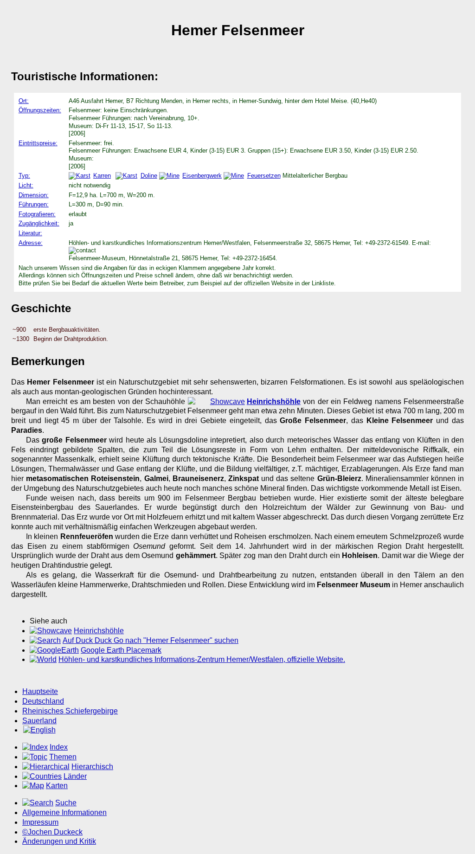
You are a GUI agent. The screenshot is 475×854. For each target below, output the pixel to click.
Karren (102, 175)
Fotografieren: (37, 214)
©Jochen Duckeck (52, 832)
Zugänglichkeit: (39, 223)
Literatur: (30, 233)
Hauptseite (40, 691)
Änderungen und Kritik (59, 841)
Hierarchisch (92, 767)
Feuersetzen (263, 175)
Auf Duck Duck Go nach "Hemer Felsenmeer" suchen (150, 640)
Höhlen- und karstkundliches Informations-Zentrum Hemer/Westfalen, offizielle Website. (201, 659)
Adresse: (31, 242)
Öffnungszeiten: (40, 110)
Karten (57, 786)
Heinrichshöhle (99, 631)
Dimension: (34, 195)
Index (59, 747)
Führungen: (34, 204)
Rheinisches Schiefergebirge (70, 711)
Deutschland (43, 701)
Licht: (26, 185)
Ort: (24, 100)
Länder (75, 776)
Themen (63, 757)
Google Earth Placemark (121, 650)
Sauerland (39, 721)
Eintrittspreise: (38, 143)
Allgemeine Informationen (64, 812)
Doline (149, 175)
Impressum (40, 822)
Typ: (24, 175)
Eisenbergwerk (202, 175)
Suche (66, 803)
